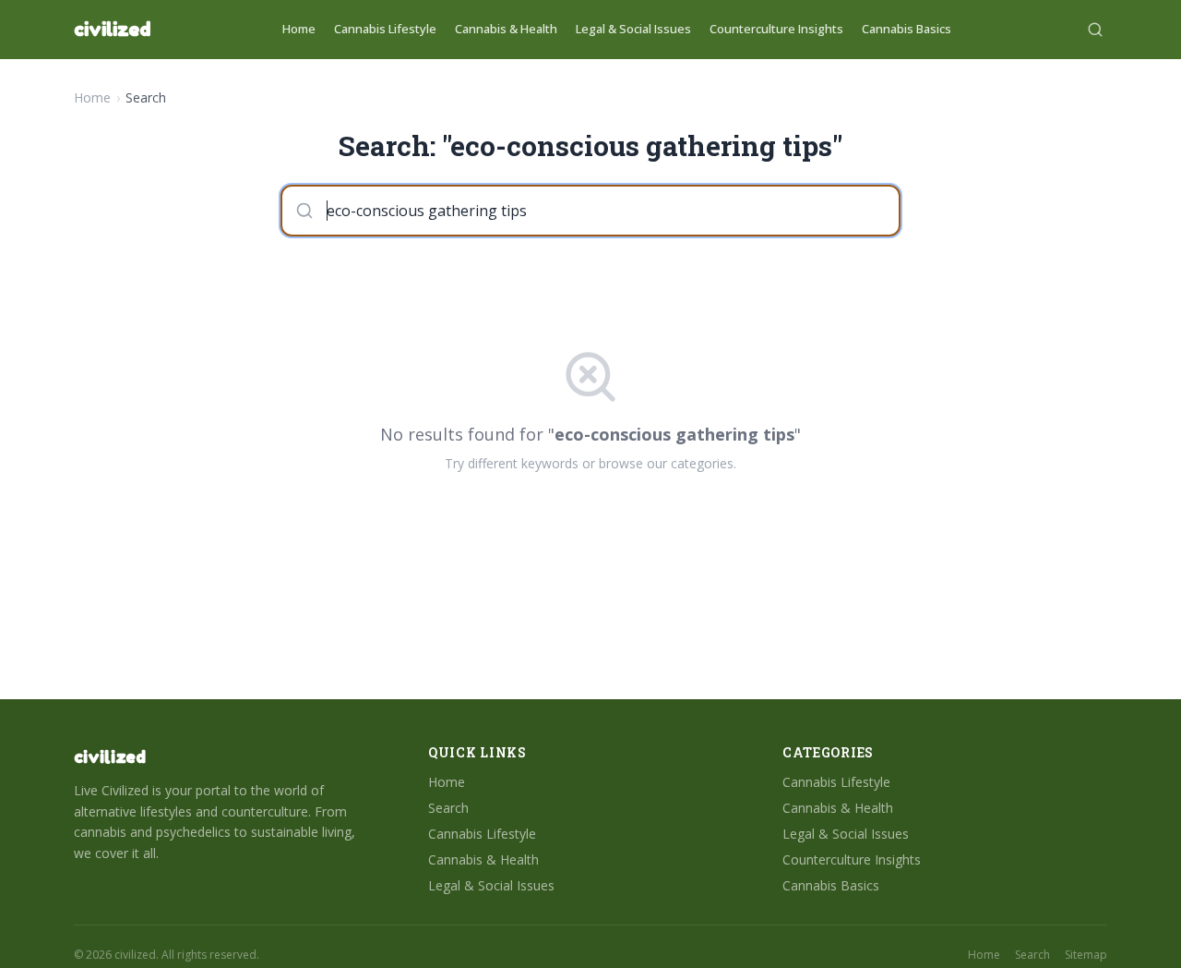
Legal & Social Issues (633, 28)
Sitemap (1086, 955)
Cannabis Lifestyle (385, 28)
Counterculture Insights (776, 28)
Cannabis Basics (906, 28)
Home (299, 28)
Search (448, 808)
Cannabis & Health (506, 28)
